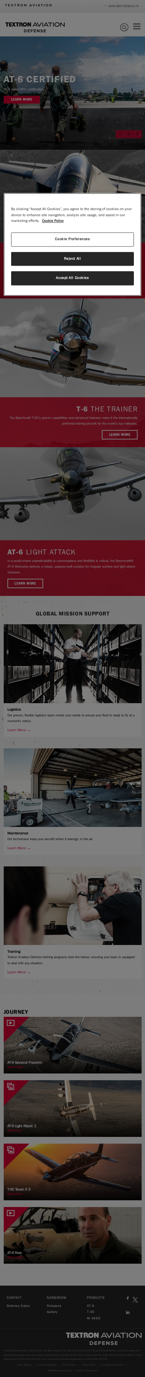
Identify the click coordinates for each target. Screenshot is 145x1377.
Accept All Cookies (72, 278)
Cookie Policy (53, 221)
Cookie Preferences (72, 239)
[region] (73, 244)
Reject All (72, 258)
